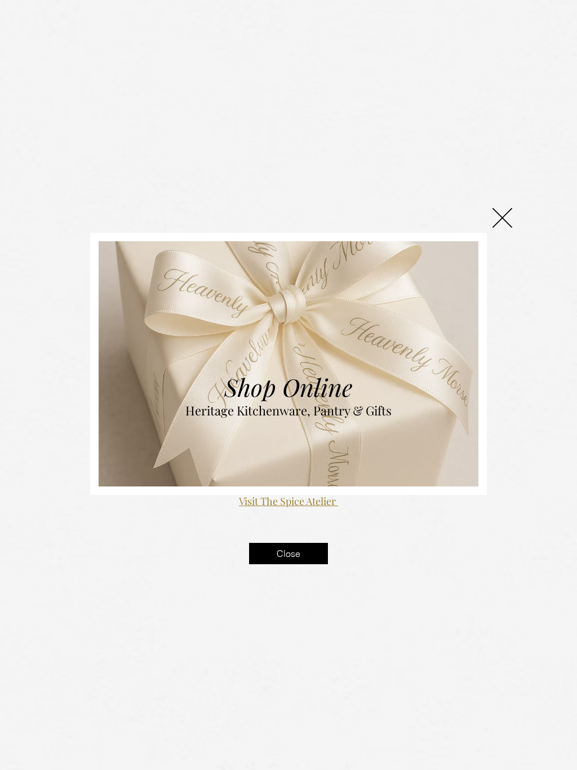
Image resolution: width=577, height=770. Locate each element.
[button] (502, 218)
